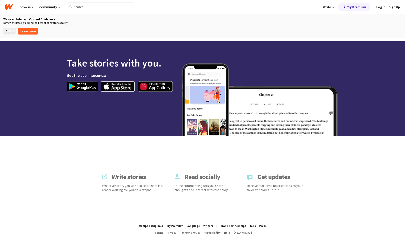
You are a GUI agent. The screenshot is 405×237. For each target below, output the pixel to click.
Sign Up (394, 7)
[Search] (71, 7)
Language (193, 226)
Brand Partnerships (233, 226)
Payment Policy (190, 232)
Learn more (28, 31)
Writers (208, 226)
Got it (9, 31)
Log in (380, 7)
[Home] (9, 7)
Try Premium (356, 7)
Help (227, 232)
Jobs (253, 226)
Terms (159, 232)
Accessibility (212, 232)
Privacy (171, 232)
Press (263, 226)
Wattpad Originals (151, 226)
